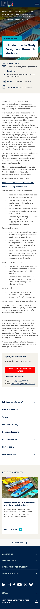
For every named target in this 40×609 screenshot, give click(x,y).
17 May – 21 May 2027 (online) (14, 186)
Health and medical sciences (21, 14)
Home (4, 11)
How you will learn (10, 409)
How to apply (8, 447)
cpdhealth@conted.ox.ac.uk (23, 383)
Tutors (5, 417)
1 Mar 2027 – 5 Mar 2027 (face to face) (18, 182)
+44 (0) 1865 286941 (19, 381)
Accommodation (9, 439)
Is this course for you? (12, 402)
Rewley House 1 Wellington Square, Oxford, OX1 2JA (21, 75)
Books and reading (10, 432)
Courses (11, 11)
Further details (9, 454)
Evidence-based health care (12, 17)
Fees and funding (10, 424)
